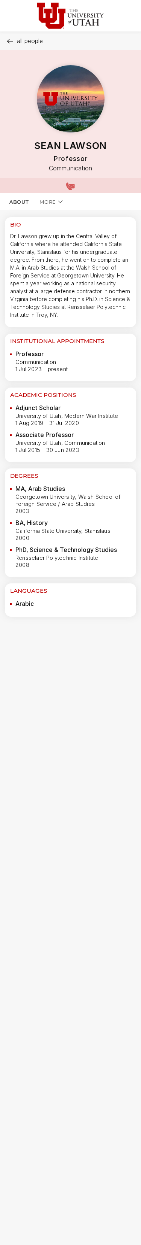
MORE (47, 202)
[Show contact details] (70, 185)
